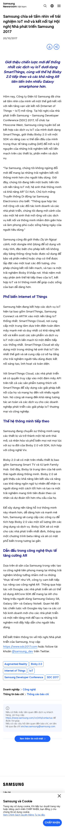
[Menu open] (59, 6)
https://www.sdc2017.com (20, 646)
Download (49, 47)
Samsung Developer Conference (23, 677)
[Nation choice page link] (52, 6)
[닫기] (59, 795)
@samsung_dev (22, 651)
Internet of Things (14, 670)
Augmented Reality (15, 664)
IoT (31, 670)
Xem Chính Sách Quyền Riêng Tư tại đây (24, 815)
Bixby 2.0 (36, 664)
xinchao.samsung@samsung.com (38, 726)
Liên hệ (7, 792)
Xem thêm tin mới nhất (31, 738)
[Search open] (45, 6)
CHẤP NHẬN (52, 822)
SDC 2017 (53, 677)
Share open (56, 47)
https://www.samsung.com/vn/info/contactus (29, 718)
